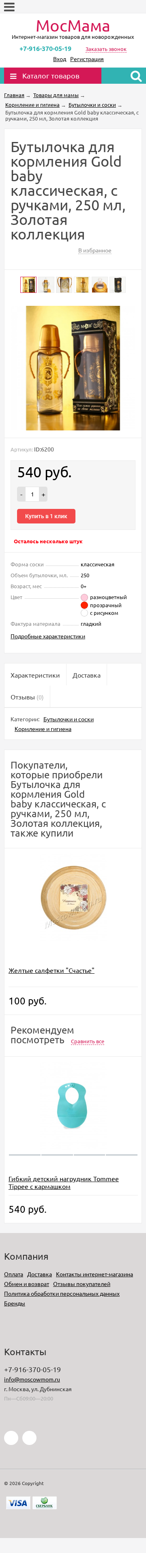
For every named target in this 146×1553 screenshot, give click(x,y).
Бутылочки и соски (68, 718)
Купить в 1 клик (46, 516)
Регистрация (87, 58)
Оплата (13, 1274)
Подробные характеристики (48, 636)
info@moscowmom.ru (32, 1379)
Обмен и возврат (26, 1283)
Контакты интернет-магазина (94, 1274)
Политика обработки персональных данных (62, 1293)
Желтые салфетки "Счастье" (51, 970)
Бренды (14, 1303)
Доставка (39, 1274)
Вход (59, 58)
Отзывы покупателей (81, 1283)
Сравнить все (87, 1041)
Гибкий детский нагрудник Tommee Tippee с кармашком (64, 1182)
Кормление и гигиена (43, 728)
